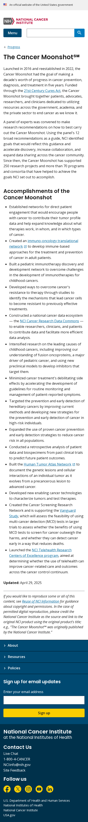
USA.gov (9, 815)
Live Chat (10, 753)
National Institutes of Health (23, 805)
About (13, 645)
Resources (16, 656)
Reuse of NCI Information (40, 601)
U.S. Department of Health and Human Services (36, 800)
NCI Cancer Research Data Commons (49, 321)
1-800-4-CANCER (16, 759)
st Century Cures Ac (43, 90)
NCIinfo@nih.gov (17, 764)
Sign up (44, 713)
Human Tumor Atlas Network (47, 464)
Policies (14, 668)
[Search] (79, 33)
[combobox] (50, 33)
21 (26, 90)
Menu (12, 33)
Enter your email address (23, 692)
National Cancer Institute (20, 810)
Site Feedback (14, 770)
